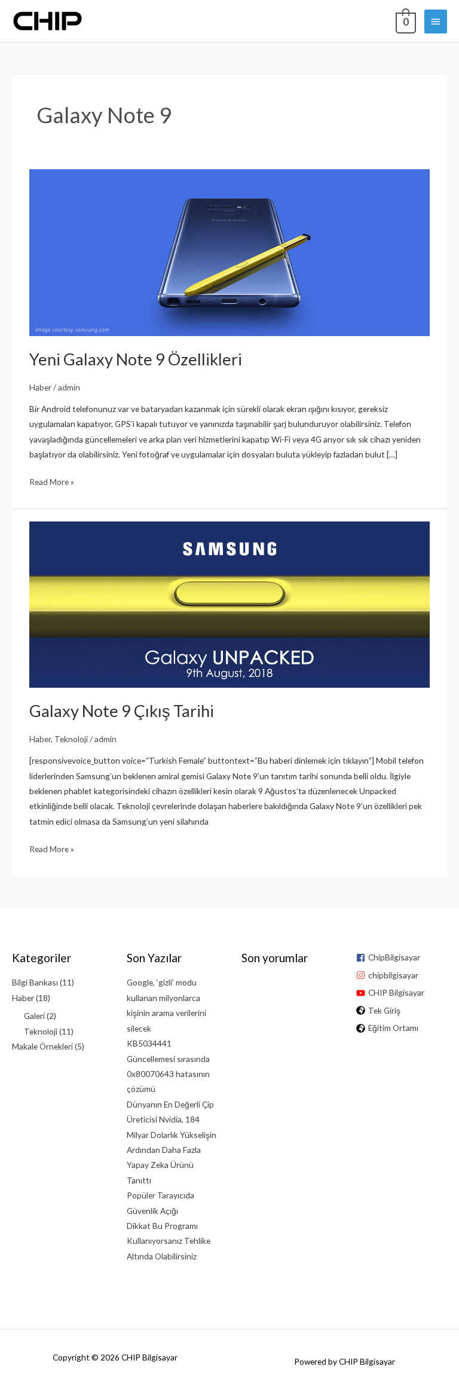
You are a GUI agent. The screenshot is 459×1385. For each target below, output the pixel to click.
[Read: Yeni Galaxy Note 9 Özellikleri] (229, 251)
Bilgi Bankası (35, 982)
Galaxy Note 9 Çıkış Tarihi (121, 711)
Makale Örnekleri (42, 1046)
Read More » (51, 482)
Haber (40, 387)
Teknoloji (71, 739)
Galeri (34, 1016)
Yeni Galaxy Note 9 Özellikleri (135, 359)
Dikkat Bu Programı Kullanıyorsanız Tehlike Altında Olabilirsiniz (168, 1241)
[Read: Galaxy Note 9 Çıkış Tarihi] (229, 603)
